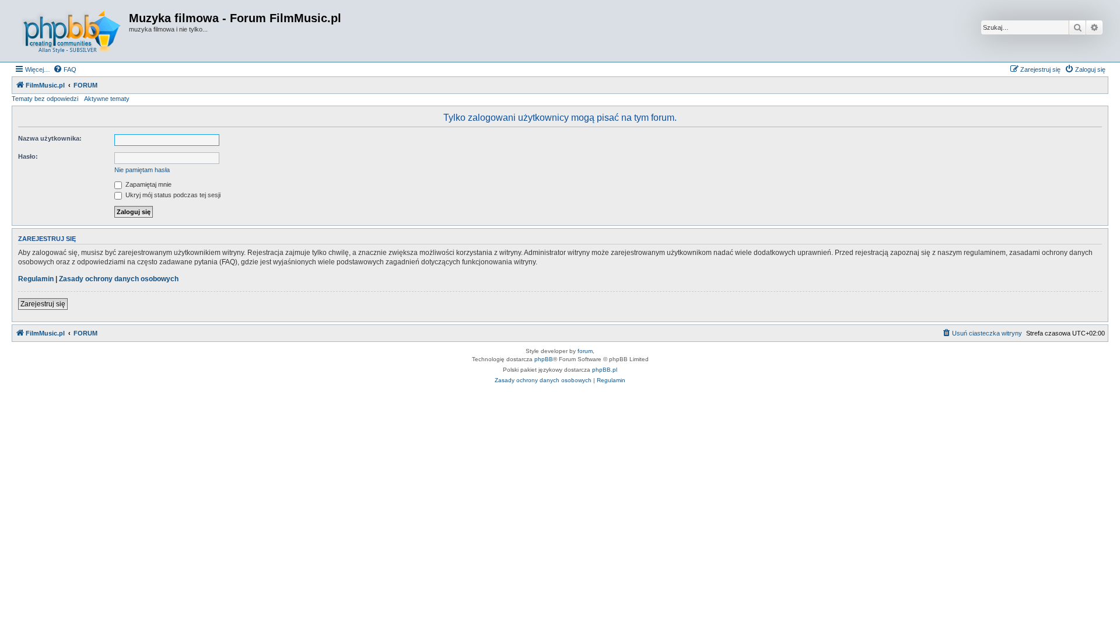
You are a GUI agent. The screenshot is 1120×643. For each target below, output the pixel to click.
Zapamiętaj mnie (148, 184)
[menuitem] (64, 69)
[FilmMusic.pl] (72, 31)
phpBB (543, 359)
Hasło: (28, 156)
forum (585, 351)
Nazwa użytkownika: (50, 138)
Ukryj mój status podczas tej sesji (172, 194)
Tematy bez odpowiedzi (45, 98)
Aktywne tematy (107, 98)
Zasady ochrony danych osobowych (118, 279)
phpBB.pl (604, 369)
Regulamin (36, 279)
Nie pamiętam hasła (142, 169)
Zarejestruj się (42, 304)
